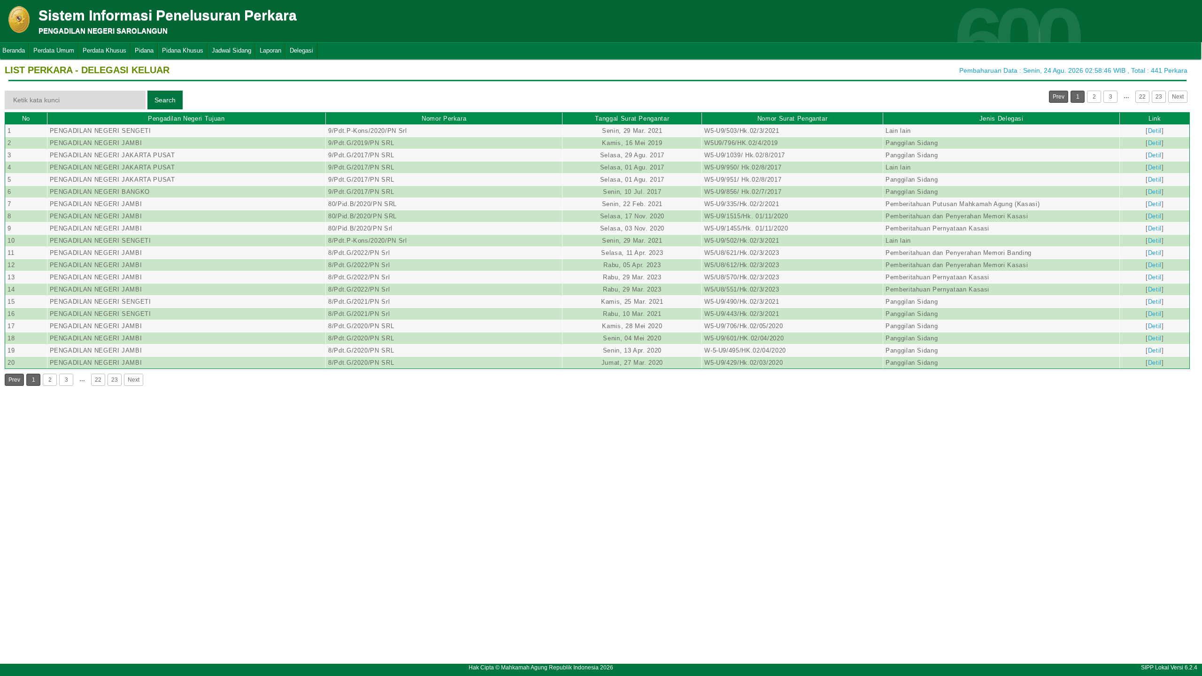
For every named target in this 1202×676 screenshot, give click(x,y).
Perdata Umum (53, 50)
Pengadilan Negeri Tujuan (186, 118)
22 (1142, 96)
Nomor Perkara (444, 118)
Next (1178, 96)
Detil (1155, 130)
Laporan (270, 50)
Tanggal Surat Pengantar (632, 118)
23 (1159, 96)
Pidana (144, 50)
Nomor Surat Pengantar (792, 118)
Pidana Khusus (182, 50)
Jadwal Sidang (231, 50)
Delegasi (301, 50)
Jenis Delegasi (1001, 118)
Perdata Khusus (104, 50)
